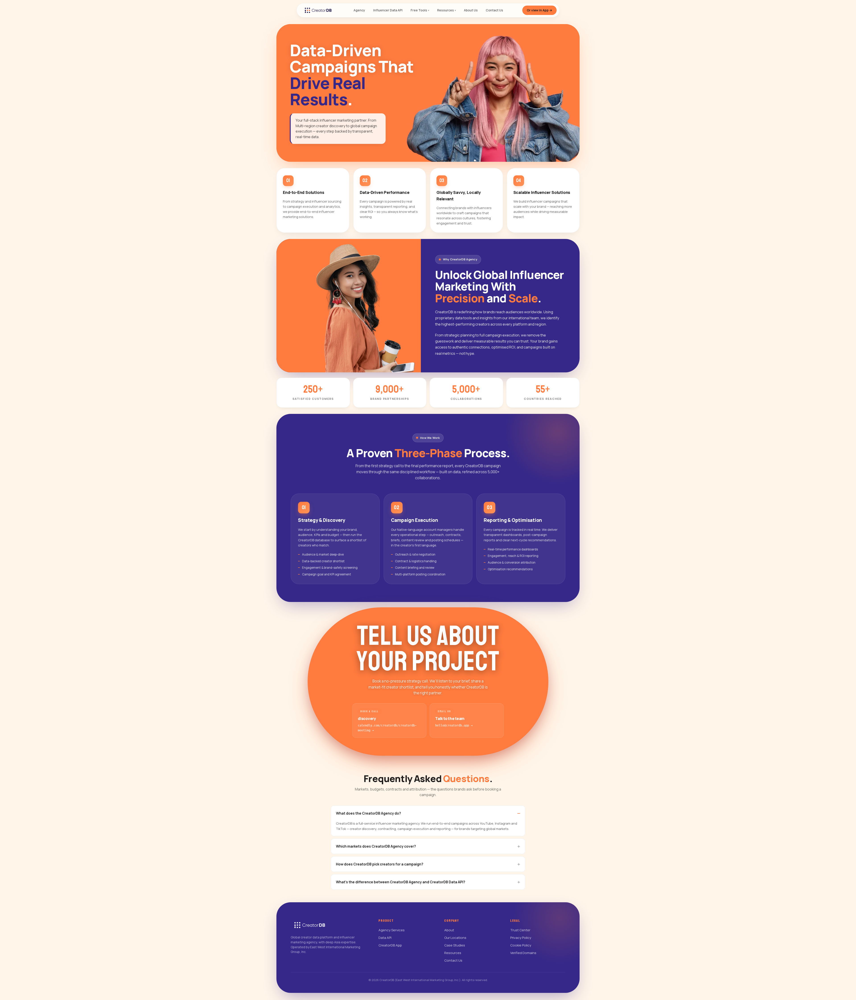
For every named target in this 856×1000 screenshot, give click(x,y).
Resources (452, 952)
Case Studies (454, 945)
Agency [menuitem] (359, 10)
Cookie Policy (520, 945)
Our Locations (455, 937)
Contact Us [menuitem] (494, 10)
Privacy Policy (520, 937)
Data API (385, 937)
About (449, 930)
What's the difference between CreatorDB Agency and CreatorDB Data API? (400, 882)
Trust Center (520, 930)
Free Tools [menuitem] (420, 10)
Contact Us (453, 960)
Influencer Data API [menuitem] (388, 10)
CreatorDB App (390, 945)
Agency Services (392, 930)
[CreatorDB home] (318, 10)
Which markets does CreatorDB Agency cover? (376, 846)
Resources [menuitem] (446, 10)
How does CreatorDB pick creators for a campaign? (379, 864)
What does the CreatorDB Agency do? (368, 813)
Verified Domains (523, 952)
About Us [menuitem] (471, 10)
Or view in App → (539, 10)
